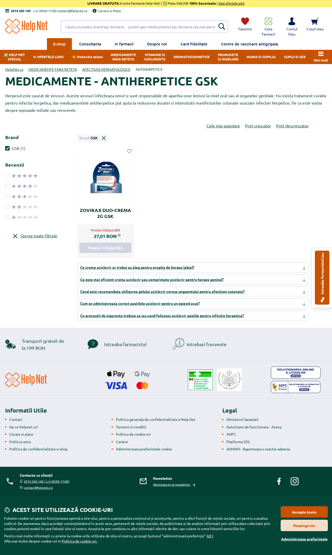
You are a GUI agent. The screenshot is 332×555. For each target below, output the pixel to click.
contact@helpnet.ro (38, 487)
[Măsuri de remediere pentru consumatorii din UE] (296, 372)
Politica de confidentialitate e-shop (38, 449)
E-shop (59, 43)
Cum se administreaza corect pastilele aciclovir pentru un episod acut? (140, 303)
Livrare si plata (21, 434)
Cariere (122, 441)
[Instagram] (294, 481)
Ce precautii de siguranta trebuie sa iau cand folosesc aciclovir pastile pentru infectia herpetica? (162, 315)
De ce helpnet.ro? (23, 426)
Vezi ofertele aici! (231, 3)
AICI (209, 535)
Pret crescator (258, 125)
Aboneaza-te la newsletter (172, 484)
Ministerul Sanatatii (242, 419)
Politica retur (20, 441)
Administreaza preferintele (304, 539)
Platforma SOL (238, 441)
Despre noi (157, 43)
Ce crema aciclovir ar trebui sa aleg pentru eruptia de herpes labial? (137, 267)
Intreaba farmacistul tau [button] (322, 274)
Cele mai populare (223, 125)
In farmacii (124, 43)
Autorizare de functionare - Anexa (253, 426)
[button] (291, 26)
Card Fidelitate (194, 43)
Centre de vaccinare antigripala (249, 43)
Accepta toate (304, 512)
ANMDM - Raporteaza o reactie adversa (258, 449)
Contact (16, 419)
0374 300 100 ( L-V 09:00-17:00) (47, 481)
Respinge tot (304, 525)
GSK (15, 148)
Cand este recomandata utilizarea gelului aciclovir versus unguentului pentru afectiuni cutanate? (162, 291)
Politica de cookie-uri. (79, 541)
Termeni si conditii (131, 426)
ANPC (231, 434)
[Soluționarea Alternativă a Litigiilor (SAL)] (296, 387)
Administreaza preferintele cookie (144, 449)
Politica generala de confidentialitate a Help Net (156, 419)
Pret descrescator (292, 125)
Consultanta (90, 43)
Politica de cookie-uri (133, 434)
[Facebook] (279, 481)
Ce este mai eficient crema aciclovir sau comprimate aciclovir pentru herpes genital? (152, 279)
